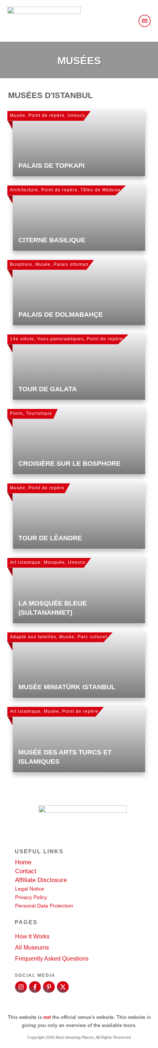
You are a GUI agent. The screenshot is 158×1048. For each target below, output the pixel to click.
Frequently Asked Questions (52, 958)
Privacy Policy (31, 897)
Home (23, 862)
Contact (25, 871)
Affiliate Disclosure (41, 880)
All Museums (32, 947)
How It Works (32, 936)
